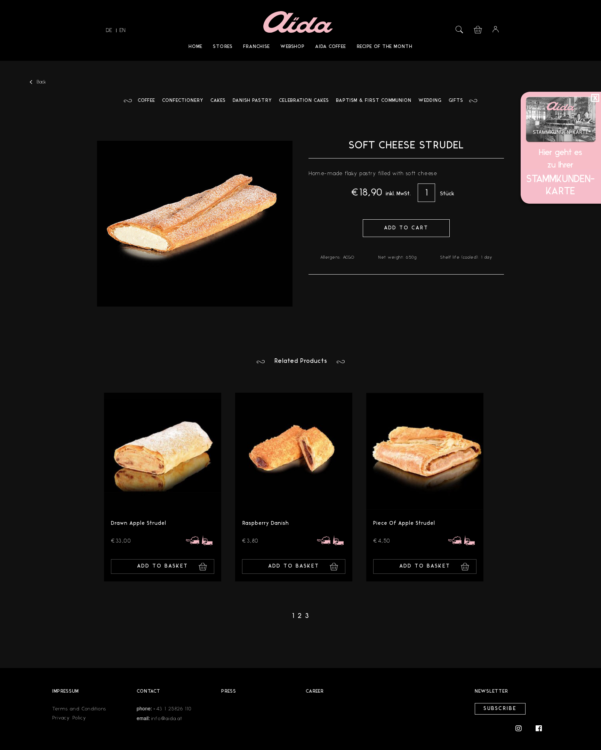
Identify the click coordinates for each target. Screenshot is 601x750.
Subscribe (500, 708)
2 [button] (300, 616)
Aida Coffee (330, 46)
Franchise (256, 46)
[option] (162, 487)
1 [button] (293, 616)
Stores (223, 46)
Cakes (218, 100)
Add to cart (406, 228)
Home (195, 46)
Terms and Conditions (79, 709)
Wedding (430, 100)
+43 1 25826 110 (172, 709)
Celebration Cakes (304, 100)
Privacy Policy (69, 718)
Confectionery (182, 100)
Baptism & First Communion (373, 100)
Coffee (146, 100)
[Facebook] (539, 728)
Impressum (65, 691)
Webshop (292, 46)
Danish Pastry (252, 100)
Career (315, 691)
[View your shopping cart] (477, 28)
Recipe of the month (384, 46)
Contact (148, 691)
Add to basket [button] (162, 566)
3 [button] (307, 616)
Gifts (456, 100)
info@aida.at (166, 719)
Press (228, 691)
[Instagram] (522, 728)
